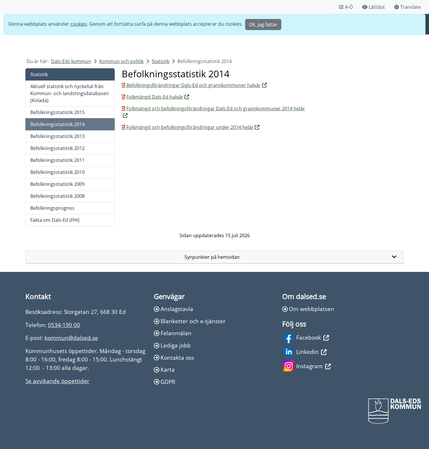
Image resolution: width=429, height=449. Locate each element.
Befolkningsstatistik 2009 (57, 184)
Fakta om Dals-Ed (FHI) (54, 220)
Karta (168, 369)
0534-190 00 (64, 325)
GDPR (168, 382)
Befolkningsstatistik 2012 (57, 148)
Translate (410, 7)
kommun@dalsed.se (71, 338)
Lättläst (377, 7)
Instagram (309, 366)
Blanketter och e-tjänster (193, 321)
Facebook (308, 337)
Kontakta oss (177, 357)
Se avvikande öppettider (57, 381)
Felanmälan (176, 333)
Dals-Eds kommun (71, 61)
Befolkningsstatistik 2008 (57, 196)
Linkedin (307, 352)
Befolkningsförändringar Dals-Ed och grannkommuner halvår (193, 85)
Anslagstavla (177, 309)
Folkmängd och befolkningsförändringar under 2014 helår (190, 127)
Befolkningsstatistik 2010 (57, 172)
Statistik (160, 61)
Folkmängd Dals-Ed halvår (154, 97)
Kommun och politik (121, 61)
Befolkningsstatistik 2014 (57, 124)
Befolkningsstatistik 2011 (57, 160)
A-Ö (349, 7)
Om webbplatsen (311, 309)
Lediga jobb (176, 345)
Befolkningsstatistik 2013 (57, 136)
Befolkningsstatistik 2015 (57, 112)
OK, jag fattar (263, 24)
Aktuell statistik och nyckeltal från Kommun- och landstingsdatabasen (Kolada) (69, 93)
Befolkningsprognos (52, 208)
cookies (78, 24)
